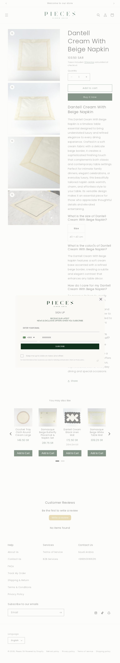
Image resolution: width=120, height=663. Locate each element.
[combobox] (28, 337)
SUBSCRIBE (60, 346)
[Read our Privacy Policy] (98, 361)
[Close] (101, 299)
